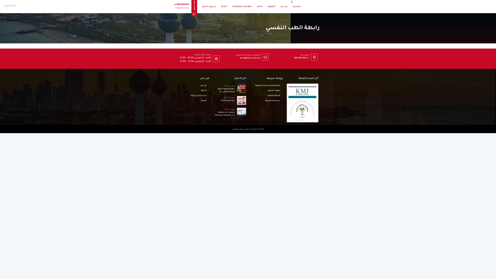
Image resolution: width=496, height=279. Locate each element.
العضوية (271, 6)
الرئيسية (297, 6)
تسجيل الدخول (209, 6)
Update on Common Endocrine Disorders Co (225, 114)
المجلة (224, 6)
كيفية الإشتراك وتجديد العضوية (267, 85)
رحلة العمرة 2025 (228, 100)
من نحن (284, 6)
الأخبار (259, 6)
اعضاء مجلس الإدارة (199, 95)
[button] (9, 5)
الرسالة (204, 90)
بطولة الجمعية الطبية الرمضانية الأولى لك (226, 90)
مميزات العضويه (274, 90)
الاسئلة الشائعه (274, 95)
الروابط (204, 100)
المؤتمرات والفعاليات (242, 6)
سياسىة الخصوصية (272, 100)
